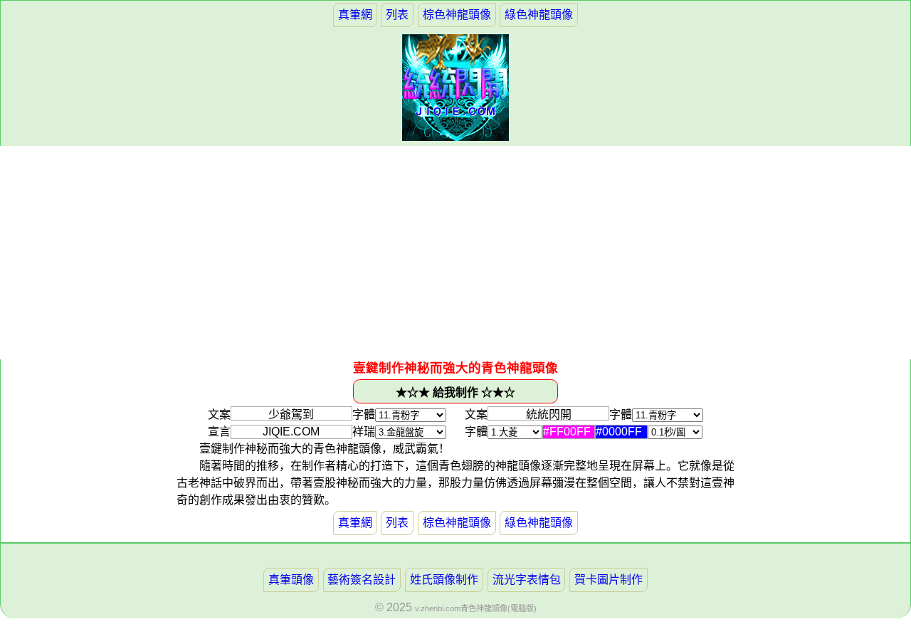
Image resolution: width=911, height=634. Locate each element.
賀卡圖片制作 (608, 580)
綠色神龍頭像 (539, 15)
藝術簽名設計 (361, 580)
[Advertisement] (455, 252)
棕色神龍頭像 (457, 15)
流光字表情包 (527, 580)
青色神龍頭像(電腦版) (498, 608)
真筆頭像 (291, 580)
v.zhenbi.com (437, 608)
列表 (397, 15)
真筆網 (355, 15)
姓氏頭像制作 (444, 580)
